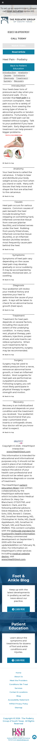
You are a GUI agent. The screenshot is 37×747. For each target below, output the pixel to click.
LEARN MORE (19, 609)
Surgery (8, 81)
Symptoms (19, 75)
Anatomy (23, 72)
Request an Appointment (18, 32)
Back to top (9, 163)
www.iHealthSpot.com (19, 451)
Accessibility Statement (18, 700)
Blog (18, 696)
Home (18, 673)
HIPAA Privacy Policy (18, 704)
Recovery (19, 81)
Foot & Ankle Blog (18, 578)
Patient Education (18, 626)
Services (18, 688)
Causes (7, 75)
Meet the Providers (18, 680)
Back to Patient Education (18, 67)
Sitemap (18, 708)
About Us (18, 677)
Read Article (18, 52)
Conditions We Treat (18, 684)
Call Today (18, 38)
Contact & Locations (19, 692)
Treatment (22, 78)
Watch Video (19, 45)
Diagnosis (9, 78)
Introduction (9, 72)
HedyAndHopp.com (23, 740)
